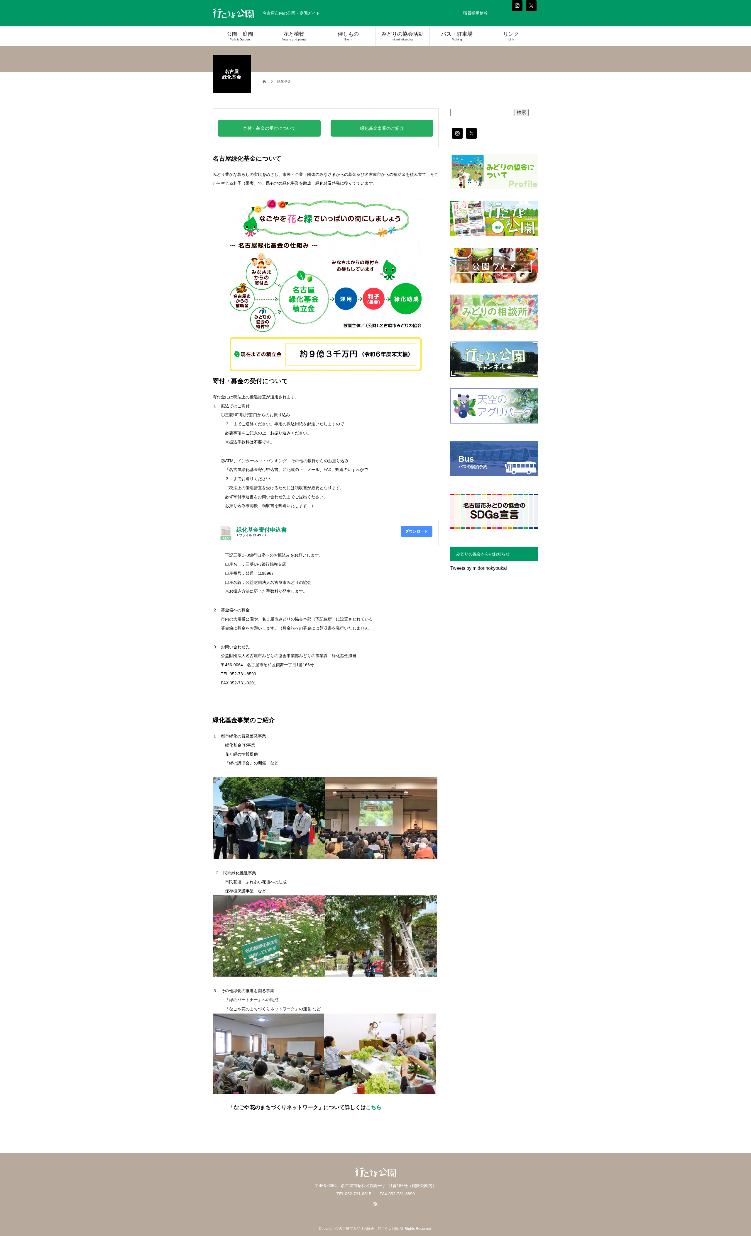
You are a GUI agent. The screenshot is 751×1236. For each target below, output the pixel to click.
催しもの (348, 36)
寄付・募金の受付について (269, 128)
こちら (374, 1107)
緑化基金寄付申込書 (261, 530)
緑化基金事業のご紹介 (382, 128)
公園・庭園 (240, 36)
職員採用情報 (475, 13)
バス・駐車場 (457, 36)
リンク (511, 36)
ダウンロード (416, 531)
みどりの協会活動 (402, 36)
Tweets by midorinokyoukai (478, 568)
